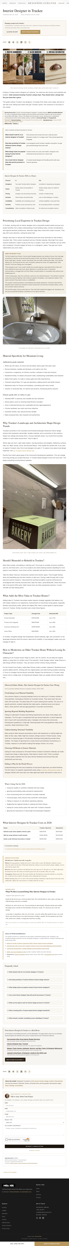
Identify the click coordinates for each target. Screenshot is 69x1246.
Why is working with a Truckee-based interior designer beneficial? (29, 1010)
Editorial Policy (6, 1222)
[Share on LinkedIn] (21, 42)
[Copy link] (29, 42)
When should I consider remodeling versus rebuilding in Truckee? (29, 1018)
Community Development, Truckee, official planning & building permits (25, 849)
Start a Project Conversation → (15, 1059)
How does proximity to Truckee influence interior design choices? (29, 979)
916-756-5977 (36, 1150)
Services (13, 3)
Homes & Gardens (16, 120)
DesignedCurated (42, 3)
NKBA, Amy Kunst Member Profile (16, 952)
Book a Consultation (52, 1243)
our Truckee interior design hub (23, 450)
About (5, 3)
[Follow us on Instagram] (37, 1218)
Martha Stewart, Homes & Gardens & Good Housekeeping (23, 1163)
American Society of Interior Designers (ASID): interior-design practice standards (30, 943)
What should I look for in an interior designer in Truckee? (26, 972)
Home (37, 1188)
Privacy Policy (6, 1228)
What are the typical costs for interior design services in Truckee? (29, 1003)
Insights (4, 1210)
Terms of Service (6, 1225)
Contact (4, 1219)
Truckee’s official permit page (50, 770)
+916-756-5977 (40, 1209)
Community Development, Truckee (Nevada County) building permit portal (28, 948)
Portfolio (22, 3)
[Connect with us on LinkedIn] (43, 1218)
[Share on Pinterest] (9, 42)
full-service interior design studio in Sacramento (47, 1081)
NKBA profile (8, 123)
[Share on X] (17, 42)
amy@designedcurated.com (43, 1212)
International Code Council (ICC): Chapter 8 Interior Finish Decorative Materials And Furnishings (34, 946)
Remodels (4, 1213)
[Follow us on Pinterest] (40, 1218)
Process (61, 3)
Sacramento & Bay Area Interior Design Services (23, 1039)
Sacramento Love (47, 120)
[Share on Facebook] (13, 42)
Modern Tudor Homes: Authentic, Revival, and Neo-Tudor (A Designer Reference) (34, 1048)
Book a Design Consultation (30, 31)
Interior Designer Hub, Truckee (17, 1044)
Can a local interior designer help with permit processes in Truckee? (30, 995)
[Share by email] (25, 42)
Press (3, 1216)
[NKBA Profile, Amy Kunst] (17, 1185)
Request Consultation (34, 1146)
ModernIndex (38, 1236)
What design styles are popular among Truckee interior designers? (29, 987)
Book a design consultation (14, 1085)
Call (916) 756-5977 (12, 32)
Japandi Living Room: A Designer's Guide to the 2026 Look (27, 1053)
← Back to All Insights (9, 1172)
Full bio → (15, 123)
